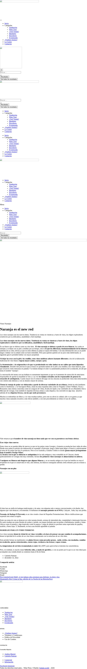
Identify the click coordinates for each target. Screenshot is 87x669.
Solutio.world (44, 668)
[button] (43, 205)
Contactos (8, 44)
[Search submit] (1, 75)
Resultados (4, 77)
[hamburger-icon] (1, 20)
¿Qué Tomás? (14, 32)
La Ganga (8, 42)
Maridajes (12, 34)
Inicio (7, 23)
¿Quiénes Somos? (11, 40)
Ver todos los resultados (9, 79)
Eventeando (13, 38)
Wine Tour (13, 30)
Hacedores (13, 36)
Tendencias (13, 27)
